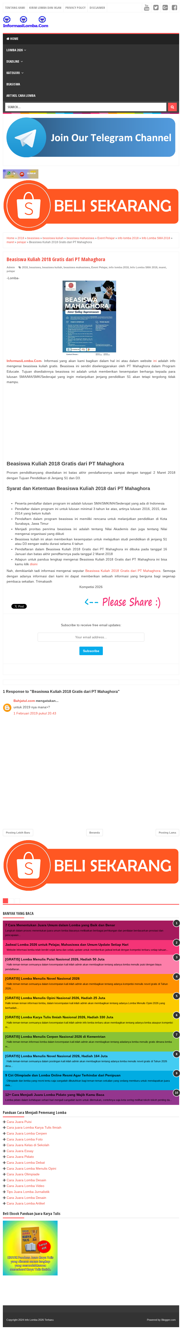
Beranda (94, 832)
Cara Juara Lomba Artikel (26, 1203)
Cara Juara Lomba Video (25, 1186)
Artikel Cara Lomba (20, 95)
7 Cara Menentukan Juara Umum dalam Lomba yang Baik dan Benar (60, 925)
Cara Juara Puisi (19, 1122)
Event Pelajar (99, 267)
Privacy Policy (75, 7)
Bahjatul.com (24, 701)
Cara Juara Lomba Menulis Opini (31, 1168)
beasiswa (35, 267)
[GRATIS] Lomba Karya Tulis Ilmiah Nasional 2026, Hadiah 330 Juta (59, 1017)
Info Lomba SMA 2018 (143, 267)
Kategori (13, 72)
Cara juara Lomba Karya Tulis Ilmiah (34, 1127)
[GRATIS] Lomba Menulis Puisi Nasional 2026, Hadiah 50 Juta (55, 959)
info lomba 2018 (119, 267)
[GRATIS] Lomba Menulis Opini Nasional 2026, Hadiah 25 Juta (55, 998)
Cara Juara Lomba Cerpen (27, 1133)
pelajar (11, 271)
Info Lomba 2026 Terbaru (39, 1319)
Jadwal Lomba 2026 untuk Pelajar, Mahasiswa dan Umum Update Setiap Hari (66, 944)
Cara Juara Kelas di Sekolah (28, 1145)
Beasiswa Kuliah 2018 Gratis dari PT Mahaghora (123, 571)
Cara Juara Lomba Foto (25, 1139)
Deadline (12, 61)
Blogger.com (168, 1319)
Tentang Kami (15, 7)
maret (162, 267)
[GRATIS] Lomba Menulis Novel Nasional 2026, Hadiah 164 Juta (56, 1056)
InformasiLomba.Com (24, 361)
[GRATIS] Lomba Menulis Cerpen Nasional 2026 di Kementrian (55, 1036)
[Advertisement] (91, 422)
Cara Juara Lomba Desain (26, 1180)
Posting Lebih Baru (18, 832)
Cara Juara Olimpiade (23, 1174)
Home (13, 38)
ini (155, 361)
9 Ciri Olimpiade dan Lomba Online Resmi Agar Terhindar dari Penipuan (63, 1075)
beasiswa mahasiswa (77, 267)
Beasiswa (13, 84)
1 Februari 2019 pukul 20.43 (35, 713)
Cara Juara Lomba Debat (26, 1162)
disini (33, 564)
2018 (25, 267)
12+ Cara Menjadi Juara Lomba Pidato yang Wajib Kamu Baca (54, 1095)
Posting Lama (167, 832)
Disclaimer (97, 7)
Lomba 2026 (14, 50)
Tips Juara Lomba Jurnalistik (28, 1192)
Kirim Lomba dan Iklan (45, 7)
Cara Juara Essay (20, 1151)
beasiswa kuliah (52, 267)
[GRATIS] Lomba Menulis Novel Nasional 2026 (42, 978)
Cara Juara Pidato (20, 1157)
